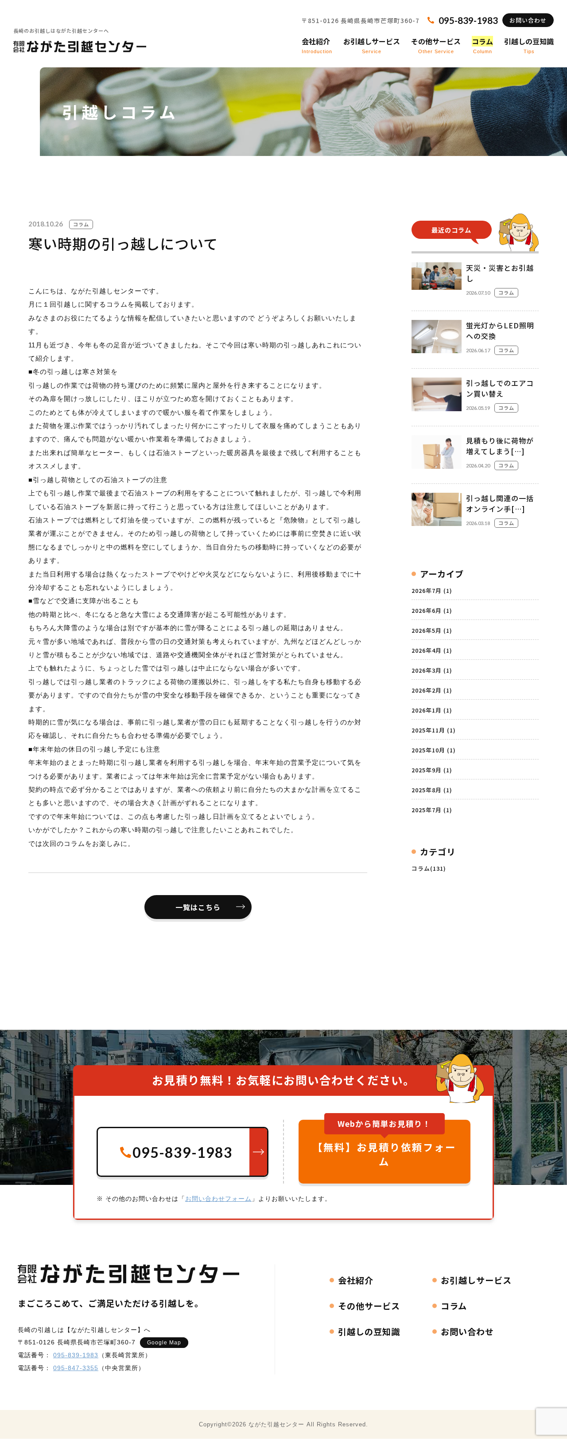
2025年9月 (432, 770)
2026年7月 (432, 590)
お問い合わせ (528, 20)
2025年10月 (434, 750)
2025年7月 (432, 810)
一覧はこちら (198, 907)
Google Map (164, 1342)
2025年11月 (434, 730)
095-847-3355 (75, 1367)
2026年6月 (432, 610)
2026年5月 (432, 630)
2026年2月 (432, 690)
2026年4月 (432, 650)
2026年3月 (432, 670)
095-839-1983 (75, 1355)
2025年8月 (432, 790)
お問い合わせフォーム (218, 1198)
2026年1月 (432, 710)
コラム (81, 224)
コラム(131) (429, 868)
